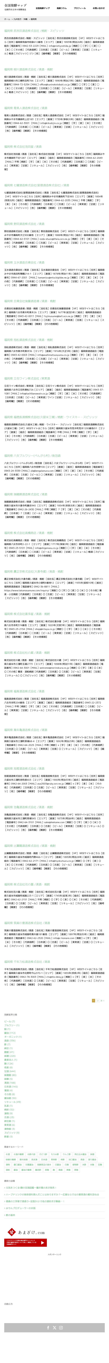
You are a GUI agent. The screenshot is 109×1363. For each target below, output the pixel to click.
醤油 (16, 1170)
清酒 (82, 1159)
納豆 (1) (8, 1048)
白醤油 (58, 1164)
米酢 (84, 1164)
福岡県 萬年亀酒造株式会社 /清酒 (25, 730)
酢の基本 (10, 1215)
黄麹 (68, 1170)
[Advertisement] (54, 1276)
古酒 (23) (9, 1117)
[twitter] (54, 1327)
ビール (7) (9, 1021)
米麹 (92, 1164)
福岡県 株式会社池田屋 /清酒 (22, 146)
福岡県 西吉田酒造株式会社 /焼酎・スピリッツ (34, 31)
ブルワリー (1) (11, 1025)
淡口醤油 (72, 1159)
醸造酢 (38, 1170)
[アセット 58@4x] (15, 5)
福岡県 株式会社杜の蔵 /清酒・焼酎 (27, 653)
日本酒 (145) (11, 1086)
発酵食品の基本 (44, 1164)
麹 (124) (8, 1063)
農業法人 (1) (10, 1059)
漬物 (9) (8, 1113)
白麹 (67, 1164)
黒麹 (76, 1170)
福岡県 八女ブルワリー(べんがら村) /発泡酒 (32, 456)
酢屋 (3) (8, 1136)
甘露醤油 (29, 1164)
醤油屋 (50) (10, 1098)
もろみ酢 (55, 1154)
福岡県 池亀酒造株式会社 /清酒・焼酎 (28, 807)
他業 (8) (8, 1067)
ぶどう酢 (43, 1154)
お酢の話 (31, 1154)
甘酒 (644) (9, 1071)
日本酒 (44, 1159)
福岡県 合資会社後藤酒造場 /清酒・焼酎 (30, 301)
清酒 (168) (9, 1082)
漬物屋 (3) (9, 1128)
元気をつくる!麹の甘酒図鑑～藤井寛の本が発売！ (31, 1187)
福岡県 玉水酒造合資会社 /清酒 (24, 262)
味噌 (92, 1154)
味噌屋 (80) (10, 1075)
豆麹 (100, 1164)
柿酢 (63, 1159)
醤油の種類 (26, 1170)
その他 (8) (9, 1094)
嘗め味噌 (24, 1159)
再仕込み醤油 (80, 1154)
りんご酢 (67, 1154)
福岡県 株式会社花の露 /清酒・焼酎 (27, 884)
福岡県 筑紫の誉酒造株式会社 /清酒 (27, 923)
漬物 (8, 1164)
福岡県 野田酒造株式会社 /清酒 (24, 224)
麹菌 (61, 1170)
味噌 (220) (9, 1055)
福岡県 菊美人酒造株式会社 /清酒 (25, 108)
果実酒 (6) (9, 1124)
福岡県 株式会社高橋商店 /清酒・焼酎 (28, 533)
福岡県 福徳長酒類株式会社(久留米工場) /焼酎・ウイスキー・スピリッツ (50, 417)
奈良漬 (34, 1159)
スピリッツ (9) (11, 1132)
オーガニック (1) (13, 1036)
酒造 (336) (9, 1040)
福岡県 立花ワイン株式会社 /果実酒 (27, 378)
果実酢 (54, 1159)
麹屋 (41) (9, 1052)
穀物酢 (75, 1164)
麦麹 (47, 1170)
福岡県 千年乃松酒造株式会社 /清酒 (27, 962)
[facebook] (48, 1327)
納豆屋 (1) (9, 1121)
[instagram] (61, 1327)
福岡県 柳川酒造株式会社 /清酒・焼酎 (28, 69)
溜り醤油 (92, 1159)
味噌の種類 (11, 1159)
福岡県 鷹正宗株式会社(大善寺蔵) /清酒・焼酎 (33, 571)
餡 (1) (7, 1029)
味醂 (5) (8, 1078)
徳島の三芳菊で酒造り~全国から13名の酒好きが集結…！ (35, 1201)
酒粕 (8, 1170)
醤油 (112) (9, 1032)
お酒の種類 (19, 1154)
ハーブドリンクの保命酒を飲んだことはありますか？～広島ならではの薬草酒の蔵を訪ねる (52, 1194)
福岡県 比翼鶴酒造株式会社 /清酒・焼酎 (30, 846)
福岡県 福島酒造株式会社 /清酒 (24, 691)
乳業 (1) (8, 1105)
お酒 (8, 1154)
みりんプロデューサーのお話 (20, 1208)
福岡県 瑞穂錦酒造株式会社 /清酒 (25, 494)
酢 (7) (7, 1044)
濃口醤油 (18, 1164)
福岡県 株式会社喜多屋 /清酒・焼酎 (27, 614)
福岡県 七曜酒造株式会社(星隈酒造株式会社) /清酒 (36, 185)
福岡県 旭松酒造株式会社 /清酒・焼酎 (28, 340)
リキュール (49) (12, 1101)
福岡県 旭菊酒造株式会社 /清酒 (24, 768)
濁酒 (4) (8, 1090)
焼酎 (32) (9, 1109)
